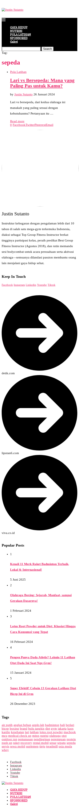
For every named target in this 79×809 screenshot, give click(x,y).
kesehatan (17, 732)
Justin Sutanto (23, 94)
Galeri (14, 41)
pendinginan (42, 739)
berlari (70, 725)
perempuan (58, 739)
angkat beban (22, 725)
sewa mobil (17, 746)
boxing (14, 728)
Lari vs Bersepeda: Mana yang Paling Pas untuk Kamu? (42, 83)
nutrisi (44, 735)
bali (62, 725)
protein (71, 739)
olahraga (55, 735)
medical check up (19, 735)
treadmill (52, 746)
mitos (35, 735)
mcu (4, 735)
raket (16, 742)
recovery (26, 742)
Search (47, 48)
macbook (70, 732)
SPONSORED (19, 38)
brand (23, 728)
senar (53, 742)
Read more (17, 121)
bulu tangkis (36, 728)
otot (64, 735)
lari (27, 732)
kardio (6, 732)
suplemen (32, 746)
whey (5, 750)
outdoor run (9, 739)
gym (54, 728)
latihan (34, 732)
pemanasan (25, 739)
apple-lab (38, 725)
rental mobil (41, 742)
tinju (42, 746)
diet (47, 728)
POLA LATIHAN (20, 34)
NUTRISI (16, 31)
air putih (7, 725)
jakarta (62, 728)
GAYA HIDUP (19, 27)
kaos (70, 728)
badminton (52, 725)
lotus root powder (51, 732)
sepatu (61, 742)
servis (5, 746)
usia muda (65, 746)
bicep (5, 728)
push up (7, 742)
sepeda (71, 742)
